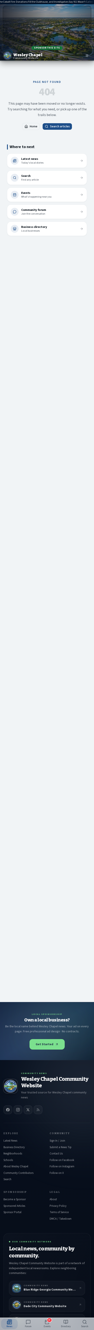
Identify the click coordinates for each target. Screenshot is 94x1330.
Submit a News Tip (60, 1147)
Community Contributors (18, 1173)
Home (33, 126)
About (53, 1199)
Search (7, 1179)
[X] (28, 1109)
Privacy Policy (58, 1206)
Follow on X (57, 1173)
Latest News (10, 1141)
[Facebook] (7, 1109)
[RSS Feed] (38, 1109)
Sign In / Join (57, 1141)
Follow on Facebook (62, 1160)
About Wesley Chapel (15, 1166)
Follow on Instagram (62, 1166)
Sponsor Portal (12, 1212)
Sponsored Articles (14, 1206)
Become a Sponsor (14, 1199)
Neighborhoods (12, 1154)
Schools (8, 1160)
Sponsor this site (47, 48)
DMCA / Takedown (60, 1219)
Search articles (60, 126)
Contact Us (56, 1154)
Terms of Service (59, 1212)
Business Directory (14, 1147)
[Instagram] (18, 1109)
